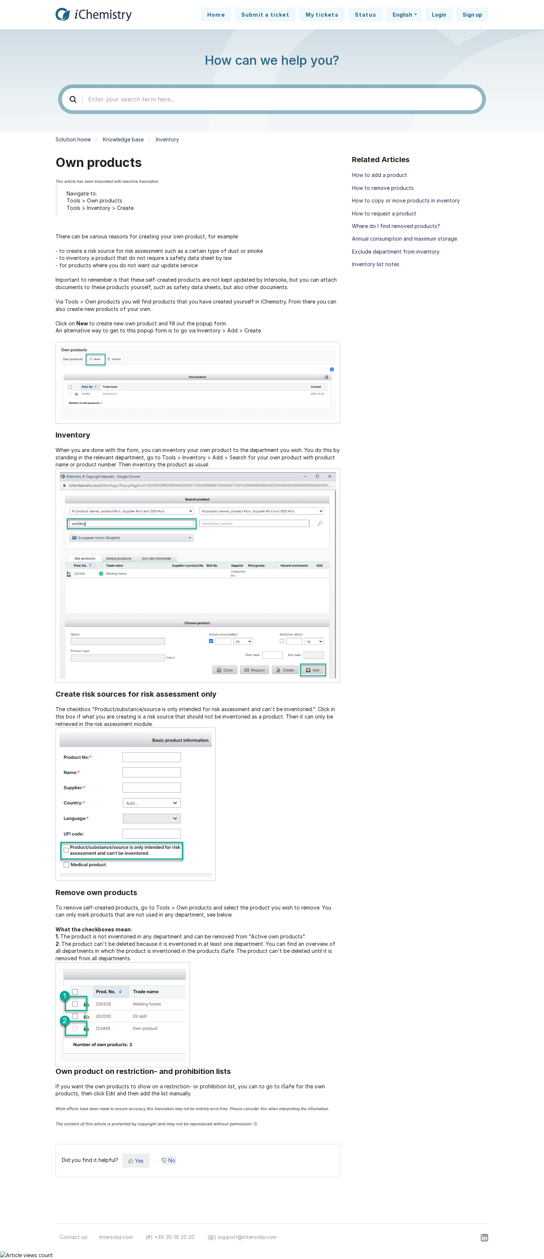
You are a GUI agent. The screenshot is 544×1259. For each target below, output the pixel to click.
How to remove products (383, 188)
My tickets (322, 14)
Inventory (167, 139)
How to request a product (384, 213)
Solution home (73, 139)
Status (365, 14)
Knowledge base (123, 139)
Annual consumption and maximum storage (404, 238)
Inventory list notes (375, 264)
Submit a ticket (265, 14)
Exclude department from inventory (396, 251)
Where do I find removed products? (396, 226)
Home (216, 14)
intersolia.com (116, 1237)
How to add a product (379, 175)
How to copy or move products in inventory (406, 200)
